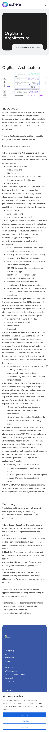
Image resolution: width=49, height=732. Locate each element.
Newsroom (9, 657)
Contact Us (9, 681)
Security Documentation (15, 674)
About (7, 654)
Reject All (24, 727)
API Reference (11, 671)
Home (18, 47)
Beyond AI (9, 678)
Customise (24, 721)
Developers (9, 668)
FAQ (6, 664)
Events (7, 661)
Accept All (24, 715)
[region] (24, 712)
